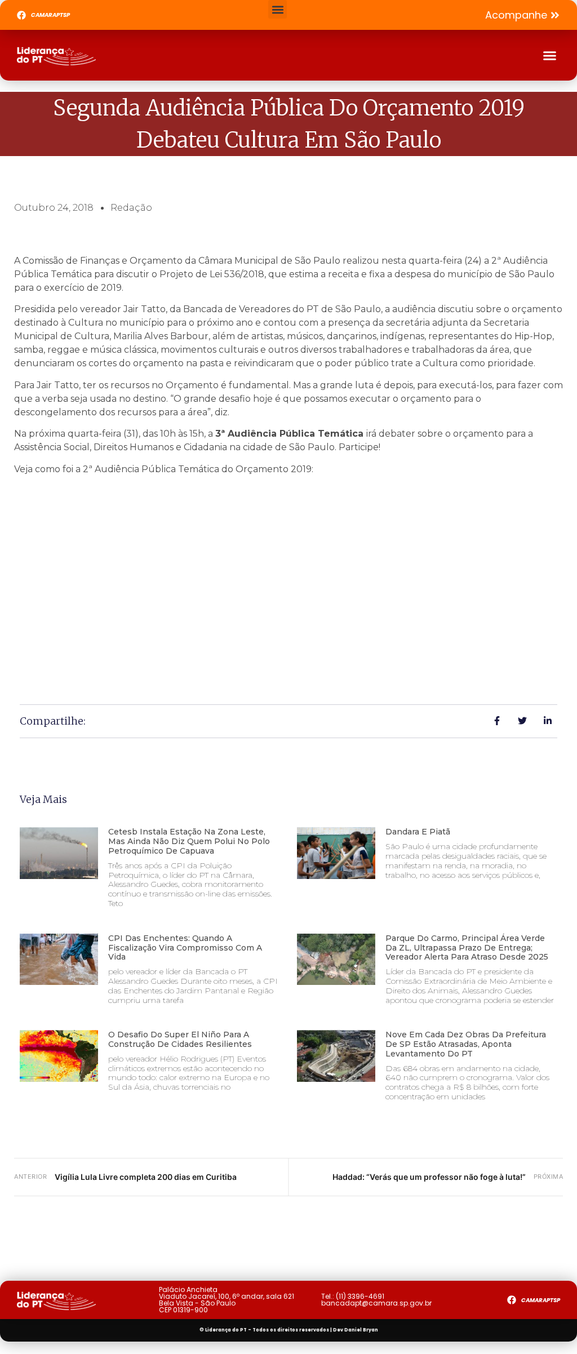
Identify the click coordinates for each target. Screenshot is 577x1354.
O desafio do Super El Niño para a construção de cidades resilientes (180, 1039)
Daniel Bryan (361, 1330)
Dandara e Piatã (417, 832)
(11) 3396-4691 (360, 1296)
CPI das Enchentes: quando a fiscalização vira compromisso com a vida (185, 947)
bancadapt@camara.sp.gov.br (376, 1303)
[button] (277, 9)
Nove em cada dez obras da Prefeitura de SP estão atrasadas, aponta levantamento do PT (465, 1044)
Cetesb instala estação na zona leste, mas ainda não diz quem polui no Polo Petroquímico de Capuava (189, 841)
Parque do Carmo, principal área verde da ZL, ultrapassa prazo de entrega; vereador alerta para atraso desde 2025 (466, 947)
